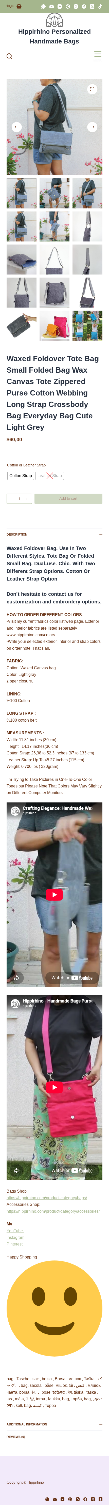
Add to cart (68, 498)
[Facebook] (84, 6)
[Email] (51, 6)
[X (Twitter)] (92, 6)
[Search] (9, 56)
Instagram (15, 1237)
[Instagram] (76, 6)
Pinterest (15, 1244)
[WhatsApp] (43, 6)
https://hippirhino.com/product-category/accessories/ (53, 1211)
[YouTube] (60, 6)
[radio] (21, 476)
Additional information (27, 1424)
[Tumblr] (100, 1499)
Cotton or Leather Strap (26, 465)
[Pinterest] (68, 6)
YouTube (15, 1231)
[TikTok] (100, 6)
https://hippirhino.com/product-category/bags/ (47, 1198)
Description (17, 534)
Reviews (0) (16, 1437)
